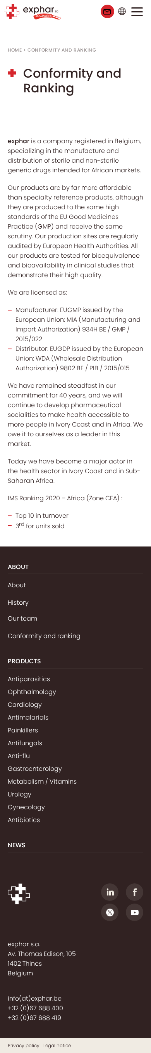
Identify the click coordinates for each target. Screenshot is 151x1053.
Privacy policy (23, 1045)
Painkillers (23, 730)
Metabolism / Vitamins (42, 781)
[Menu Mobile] (137, 13)
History (18, 602)
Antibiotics (24, 819)
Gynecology (26, 807)
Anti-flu (19, 755)
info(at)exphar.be (35, 998)
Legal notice (57, 1045)
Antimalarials (28, 717)
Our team (22, 618)
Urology (19, 794)
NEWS (17, 845)
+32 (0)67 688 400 (35, 1008)
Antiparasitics (29, 679)
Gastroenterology (35, 768)
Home (15, 50)
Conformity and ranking (44, 635)
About (17, 585)
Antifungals (25, 743)
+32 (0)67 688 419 (34, 1017)
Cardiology (25, 704)
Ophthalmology (32, 691)
